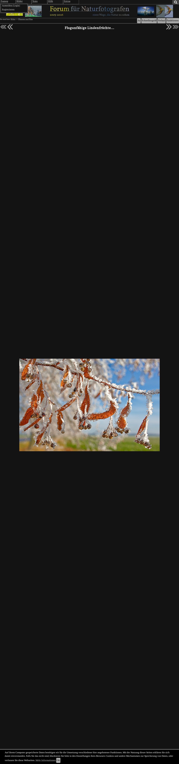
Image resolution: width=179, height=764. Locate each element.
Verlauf (161, 20)
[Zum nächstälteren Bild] (175, 26)
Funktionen (173, 20)
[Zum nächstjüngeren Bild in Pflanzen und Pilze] (10, 26)
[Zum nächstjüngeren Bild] (3, 26)
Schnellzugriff (149, 20)
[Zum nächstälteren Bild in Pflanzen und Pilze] (169, 26)
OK (58, 760)
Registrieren (8, 9)
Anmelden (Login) (11, 5)
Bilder (13, 19)
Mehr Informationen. (46, 760)
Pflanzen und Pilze (25, 19)
